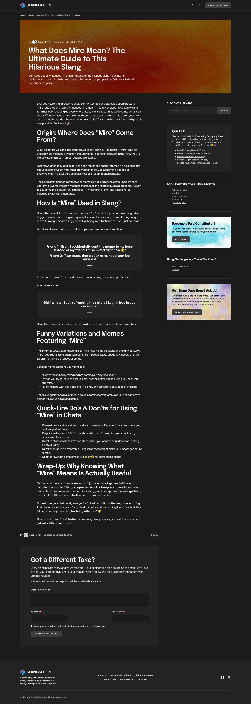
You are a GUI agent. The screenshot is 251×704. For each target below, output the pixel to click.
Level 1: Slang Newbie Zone (191, 150)
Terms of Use (109, 679)
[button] (193, 5)
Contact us (142, 679)
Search (224, 110)
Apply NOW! (181, 239)
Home (22, 15)
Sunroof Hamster (180, 266)
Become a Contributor (120, 675)
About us (102, 675)
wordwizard (177, 193)
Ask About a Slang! (144, 675)
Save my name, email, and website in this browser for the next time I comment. (69, 626)
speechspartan (179, 196)
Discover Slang (179, 103)
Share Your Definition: (41, 589)
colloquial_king (179, 189)
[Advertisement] (199, 349)
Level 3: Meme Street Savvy (191, 156)
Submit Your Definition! (46, 634)
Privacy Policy (126, 679)
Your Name (36, 611)
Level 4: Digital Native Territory (192, 159)
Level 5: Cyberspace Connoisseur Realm (197, 162)
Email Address (118, 611)
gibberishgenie (179, 202)
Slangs (154, 535)
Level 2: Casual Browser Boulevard (194, 153)
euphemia (177, 199)
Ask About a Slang (218, 5)
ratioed (175, 269)
